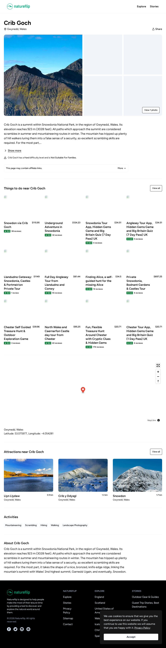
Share (158, 29)
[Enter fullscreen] (158, 365)
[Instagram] (22, 629)
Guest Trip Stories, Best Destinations (145, 604)
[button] (83, 390)
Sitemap (68, 618)
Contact (68, 624)
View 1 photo (150, 110)
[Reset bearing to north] (158, 381)
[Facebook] (9, 629)
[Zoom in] (158, 371)
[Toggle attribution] (158, 420)
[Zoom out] (158, 376)
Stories (154, 6)
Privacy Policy (67, 610)
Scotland (100, 602)
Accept (131, 636)
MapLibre (152, 420)
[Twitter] (15, 629)
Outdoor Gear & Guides (145, 596)
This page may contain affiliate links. (64, 168)
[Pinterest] (28, 629)
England (99, 596)
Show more (14, 150)
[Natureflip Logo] (19, 6)
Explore (141, 6)
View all (156, 188)
